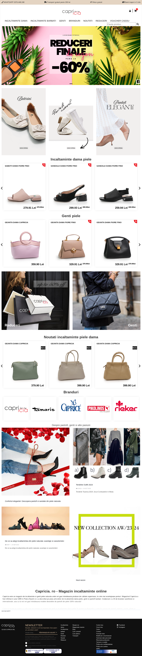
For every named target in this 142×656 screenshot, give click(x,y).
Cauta (98, 629)
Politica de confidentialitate (104, 644)
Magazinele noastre (78, 627)
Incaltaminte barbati (43, 21)
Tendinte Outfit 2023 (84, 485)
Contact (98, 631)
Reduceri (101, 21)
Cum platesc (76, 633)
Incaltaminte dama (16, 21)
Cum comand (77, 631)
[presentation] (2, 188)
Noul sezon (80, 580)
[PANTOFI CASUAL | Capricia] (118, 121)
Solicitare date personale (103, 638)
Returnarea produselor (102, 640)
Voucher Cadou (119, 21)
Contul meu (99, 625)
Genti (62, 21)
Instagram (122, 627)
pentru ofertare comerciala (34, 643)
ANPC (98, 648)
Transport (75, 636)
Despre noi (76, 625)
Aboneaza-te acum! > (48, 632)
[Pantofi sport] (71, 121)
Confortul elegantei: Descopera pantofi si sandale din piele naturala (33, 501)
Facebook (122, 625)
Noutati (88, 21)
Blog (74, 629)
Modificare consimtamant (103, 636)
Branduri (74, 21)
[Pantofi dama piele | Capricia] (24, 121)
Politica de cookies (102, 646)
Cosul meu (99, 627)
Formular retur (100, 633)
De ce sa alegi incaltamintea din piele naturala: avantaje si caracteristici (34, 541)
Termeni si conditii (101, 642)
